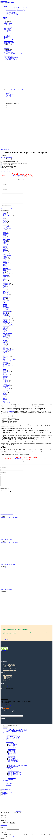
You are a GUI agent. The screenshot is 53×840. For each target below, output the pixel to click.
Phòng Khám (6, 334)
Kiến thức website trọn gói (13, 775)
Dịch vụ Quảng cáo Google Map (12, 14)
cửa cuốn (5, 246)
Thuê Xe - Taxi (6, 367)
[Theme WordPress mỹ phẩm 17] (10, 587)
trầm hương (5, 376)
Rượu (4, 342)
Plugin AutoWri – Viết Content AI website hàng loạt (16, 729)
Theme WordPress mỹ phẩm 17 (7, 589)
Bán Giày (5, 220)
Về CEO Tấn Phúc (10, 94)
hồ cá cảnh (5, 291)
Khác (4, 295)
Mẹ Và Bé (5, 312)
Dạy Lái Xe (5, 251)
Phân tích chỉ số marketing (13, 760)
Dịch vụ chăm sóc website (8, 667)
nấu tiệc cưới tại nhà (7, 318)
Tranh (4, 378)
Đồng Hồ (5, 266)
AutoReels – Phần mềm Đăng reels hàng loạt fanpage (17, 8)
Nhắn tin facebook (5, 794)
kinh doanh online (10, 411)
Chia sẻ (4, 18)
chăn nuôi (5, 240)
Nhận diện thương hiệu (13, 759)
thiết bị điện (5, 362)
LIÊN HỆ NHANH (7, 402)
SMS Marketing (11, 756)
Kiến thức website (9, 767)
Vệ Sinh (4, 387)
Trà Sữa (4, 373)
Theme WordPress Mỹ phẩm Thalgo (8, 564)
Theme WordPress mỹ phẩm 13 (7, 514)
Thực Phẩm (5, 366)
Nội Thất (5, 327)
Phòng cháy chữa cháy (7, 333)
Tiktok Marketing (11, 750)
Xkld (4, 398)
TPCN (4, 372)
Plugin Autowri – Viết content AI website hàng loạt (16, 7)
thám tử (4, 354)
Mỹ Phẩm (7, 149)
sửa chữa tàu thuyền (7, 350)
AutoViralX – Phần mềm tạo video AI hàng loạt (15, 10)
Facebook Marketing (12, 744)
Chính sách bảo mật (7, 678)
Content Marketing (12, 749)
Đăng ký (2, 838)
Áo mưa (4, 214)
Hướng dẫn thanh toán (7, 675)
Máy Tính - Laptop (7, 311)
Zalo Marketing (11, 745)
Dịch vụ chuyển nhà (7, 255)
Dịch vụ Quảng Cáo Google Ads (12, 15)
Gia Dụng (5, 280)
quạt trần (5, 340)
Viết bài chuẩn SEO (7, 666)
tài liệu (4, 352)
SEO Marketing (11, 746)
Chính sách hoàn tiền (7, 677)
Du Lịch (5, 271)
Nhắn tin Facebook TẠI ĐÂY (8, 791)
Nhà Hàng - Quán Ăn (7, 320)
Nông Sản (5, 328)
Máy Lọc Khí (6, 307)
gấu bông (5, 279)
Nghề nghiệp (11, 769)
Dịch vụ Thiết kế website (11, 12)
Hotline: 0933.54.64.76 (6, 789)
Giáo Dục (5, 282)
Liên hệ (7, 93)
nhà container (6, 319)
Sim (4, 347)
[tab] (27, 401)
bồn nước (5, 234)
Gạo (4, 278)
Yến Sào (5, 399)
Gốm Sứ (5, 286)
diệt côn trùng (6, 259)
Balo (4, 218)
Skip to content (4, 1)
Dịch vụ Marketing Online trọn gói (10, 665)
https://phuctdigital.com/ (9, 705)
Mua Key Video (6, 314)
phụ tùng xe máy (6, 336)
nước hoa (5, 329)
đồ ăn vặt (5, 261)
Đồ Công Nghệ (6, 263)
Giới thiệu (8, 92)
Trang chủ (3, 149)
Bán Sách (5, 223)
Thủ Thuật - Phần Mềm (8, 365)
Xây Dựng (5, 392)
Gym (4, 287)
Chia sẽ (4, 740)
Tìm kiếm (5, 726)
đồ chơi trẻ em (6, 262)
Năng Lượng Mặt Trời (7, 316)
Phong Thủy (5, 335)
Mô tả (4, 401)
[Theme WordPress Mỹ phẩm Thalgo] (10, 562)
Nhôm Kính (5, 326)
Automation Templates (7, 215)
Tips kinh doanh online (13, 766)
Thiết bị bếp (5, 358)
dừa (4, 272)
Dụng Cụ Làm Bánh (7, 273)
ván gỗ (4, 383)
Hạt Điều (5, 290)
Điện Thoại (5, 258)
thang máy (5, 355)
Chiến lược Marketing (12, 758)
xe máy (4, 396)
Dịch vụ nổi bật (19, 811)
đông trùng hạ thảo (7, 269)
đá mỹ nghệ (5, 247)
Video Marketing (11, 754)
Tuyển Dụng (5, 379)
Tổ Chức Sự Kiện (6, 371)
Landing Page (6, 300)
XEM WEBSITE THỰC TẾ (6, 157)
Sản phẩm (5, 6)
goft (4, 285)
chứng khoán (5, 242)
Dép (4, 254)
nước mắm (5, 330)
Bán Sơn (5, 225)
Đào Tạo (5, 248)
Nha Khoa (5, 321)
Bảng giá (5, 17)
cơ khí (4, 243)
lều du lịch (5, 301)
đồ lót (4, 264)
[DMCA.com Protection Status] (4, 649)
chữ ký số (5, 241)
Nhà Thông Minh (6, 322)
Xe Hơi (4, 395)
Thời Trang (5, 363)
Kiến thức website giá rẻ (13, 773)
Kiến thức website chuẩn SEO (14, 772)
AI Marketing (11, 743)
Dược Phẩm (5, 275)
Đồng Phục (5, 268)
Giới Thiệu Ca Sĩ (6, 283)
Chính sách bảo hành (7, 676)
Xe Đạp (4, 393)
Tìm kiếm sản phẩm (7, 725)
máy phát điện (6, 309)
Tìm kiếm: (8, 105)
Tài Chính (5, 351)
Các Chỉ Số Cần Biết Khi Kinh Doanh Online (17, 765)
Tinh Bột (5, 370)
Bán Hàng (5, 221)
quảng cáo (5, 338)
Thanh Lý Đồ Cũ (6, 356)
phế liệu (4, 331)
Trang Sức (5, 377)
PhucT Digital (6, 686)
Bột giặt (4, 235)
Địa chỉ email (4, 830)
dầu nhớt (5, 250)
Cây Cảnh (5, 237)
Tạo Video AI (6, 97)
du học (4, 270)
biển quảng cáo (6, 233)
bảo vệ (4, 229)
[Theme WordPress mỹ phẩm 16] (10, 537)
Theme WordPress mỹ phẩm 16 (7, 539)
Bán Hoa (5, 222)
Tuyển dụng (8, 95)
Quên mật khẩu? (4, 825)
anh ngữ (4, 213)
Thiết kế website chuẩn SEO (9, 664)
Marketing (5, 304)
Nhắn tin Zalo (4, 796)
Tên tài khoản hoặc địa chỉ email (8, 817)
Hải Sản (4, 289)
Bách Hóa (5, 217)
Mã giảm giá (10, 779)
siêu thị (4, 345)
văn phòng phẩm (6, 384)
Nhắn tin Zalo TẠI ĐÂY (7, 792)
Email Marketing (11, 751)
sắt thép (4, 344)
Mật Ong (5, 305)
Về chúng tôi (5, 91)
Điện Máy (5, 257)
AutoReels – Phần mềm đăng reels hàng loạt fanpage (16, 730)
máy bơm (5, 306)
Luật (4, 302)
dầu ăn (4, 249)
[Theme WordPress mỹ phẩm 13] (10, 511)
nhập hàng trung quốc (7, 324)
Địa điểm (10, 768)
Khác (7, 776)
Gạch (4, 277)
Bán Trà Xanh (6, 226)
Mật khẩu (3, 820)
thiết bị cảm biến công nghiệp (9, 359)
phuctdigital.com (28, 452)
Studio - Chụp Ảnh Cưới (8, 349)
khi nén (4, 298)
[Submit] (6, 107)
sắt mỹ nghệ (5, 343)
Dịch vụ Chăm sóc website (11, 13)
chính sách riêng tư (11, 836)
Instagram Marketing (12, 752)
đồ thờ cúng (5, 265)
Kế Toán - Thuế (6, 294)
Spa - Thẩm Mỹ (6, 348)
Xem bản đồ (6, 708)
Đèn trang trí (5, 253)
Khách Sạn (5, 297)
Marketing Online (12, 757)
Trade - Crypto (6, 374)
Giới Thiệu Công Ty (7, 284)
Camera (4, 236)
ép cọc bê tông (6, 276)
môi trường (5, 313)
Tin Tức (4, 369)
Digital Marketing (9, 742)
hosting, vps (5, 292)
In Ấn (4, 293)
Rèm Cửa (5, 341)
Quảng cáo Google (12, 747)
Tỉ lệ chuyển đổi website (13, 761)
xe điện (4, 394)
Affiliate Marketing (12, 778)
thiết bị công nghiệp (7, 360)
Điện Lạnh (5, 256)
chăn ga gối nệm (6, 239)
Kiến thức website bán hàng (14, 771)
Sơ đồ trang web (6, 679)
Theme (4, 357)
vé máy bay (5, 386)
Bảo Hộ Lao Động (7, 228)
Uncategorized (6, 380)
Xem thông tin (15, 517)
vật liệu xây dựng (6, 385)
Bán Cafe (5, 219)
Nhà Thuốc (5, 323)
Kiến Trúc (5, 299)
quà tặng (5, 337)
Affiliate (4, 212)
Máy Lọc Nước (6, 308)
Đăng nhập (12, 822)
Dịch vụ (4, 11)
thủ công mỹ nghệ (6, 364)
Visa (4, 391)
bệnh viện (5, 232)
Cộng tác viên (8, 96)
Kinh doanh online (9, 763)
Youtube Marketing (12, 753)
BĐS (4, 230)
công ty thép (5, 244)
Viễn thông (5, 389)
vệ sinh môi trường (7, 388)
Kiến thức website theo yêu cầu (14, 774)
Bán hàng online (11, 764)
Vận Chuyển (5, 381)
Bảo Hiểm (5, 227)
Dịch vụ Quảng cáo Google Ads (9, 670)
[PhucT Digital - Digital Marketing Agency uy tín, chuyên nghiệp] (7, 2)
